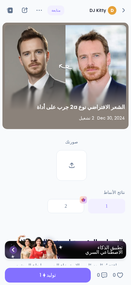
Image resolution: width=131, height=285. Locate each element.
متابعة (55, 10)
